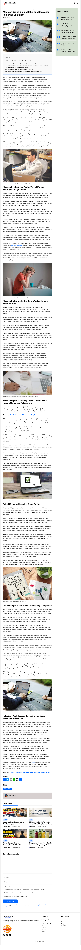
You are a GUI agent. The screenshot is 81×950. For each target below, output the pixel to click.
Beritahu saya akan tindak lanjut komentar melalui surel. (18, 892)
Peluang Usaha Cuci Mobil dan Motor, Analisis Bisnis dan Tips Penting (68, 38)
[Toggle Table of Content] (49, 57)
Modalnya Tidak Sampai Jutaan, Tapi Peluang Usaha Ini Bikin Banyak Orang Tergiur (13, 824)
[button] (74, 3)
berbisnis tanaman (14, 672)
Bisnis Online (8, 788)
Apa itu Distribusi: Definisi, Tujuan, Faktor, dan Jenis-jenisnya (68, 26)
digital (33, 762)
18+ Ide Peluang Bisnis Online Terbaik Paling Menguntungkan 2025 (67, 19)
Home (4, 9)
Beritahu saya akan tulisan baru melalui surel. (15, 896)
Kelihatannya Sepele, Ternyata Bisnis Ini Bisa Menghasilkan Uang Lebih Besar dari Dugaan (40, 824)
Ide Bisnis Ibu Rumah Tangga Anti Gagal (22, 415)
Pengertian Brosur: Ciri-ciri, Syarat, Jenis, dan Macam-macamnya (68, 45)
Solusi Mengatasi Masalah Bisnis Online (18, 67)
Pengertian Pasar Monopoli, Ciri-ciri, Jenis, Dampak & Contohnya (68, 51)
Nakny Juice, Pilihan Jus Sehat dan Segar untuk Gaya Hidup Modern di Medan (40, 845)
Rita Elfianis (7, 826)
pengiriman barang (17, 245)
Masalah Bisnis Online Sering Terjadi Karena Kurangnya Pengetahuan (25, 60)
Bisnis (7, 9)
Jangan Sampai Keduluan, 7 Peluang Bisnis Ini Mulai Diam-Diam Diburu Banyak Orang (13, 845)
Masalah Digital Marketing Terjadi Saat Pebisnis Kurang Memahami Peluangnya (28, 65)
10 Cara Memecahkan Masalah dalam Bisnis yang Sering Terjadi (30, 772)
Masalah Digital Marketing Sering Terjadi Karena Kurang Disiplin (24, 63)
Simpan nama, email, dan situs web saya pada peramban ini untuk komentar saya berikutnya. (25, 889)
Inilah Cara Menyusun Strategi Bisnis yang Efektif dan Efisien (67, 32)
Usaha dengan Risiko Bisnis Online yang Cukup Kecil (21, 69)
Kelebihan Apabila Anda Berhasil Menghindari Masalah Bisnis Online (25, 71)
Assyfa (8, 17)
